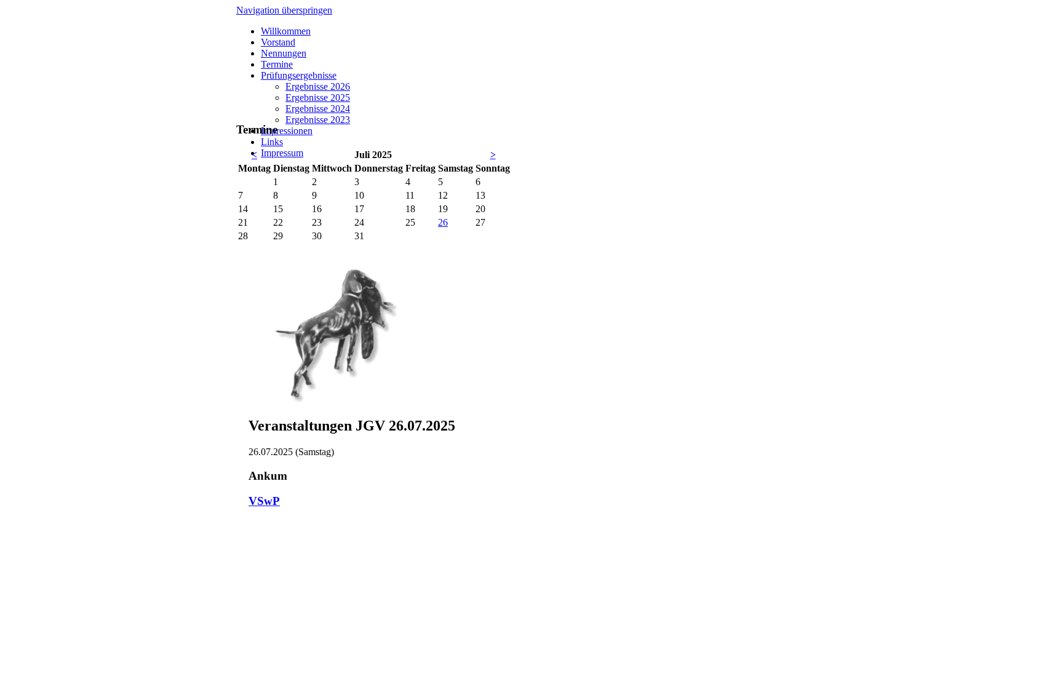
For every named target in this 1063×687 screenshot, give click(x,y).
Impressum (282, 153)
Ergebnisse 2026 (317, 86)
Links (272, 142)
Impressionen (287, 130)
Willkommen (286, 31)
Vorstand (278, 42)
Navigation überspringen (284, 10)
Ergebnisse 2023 (317, 119)
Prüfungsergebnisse (298, 75)
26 (443, 222)
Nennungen (283, 53)
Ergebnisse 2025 (317, 97)
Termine (277, 64)
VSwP (264, 500)
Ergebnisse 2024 (317, 108)
